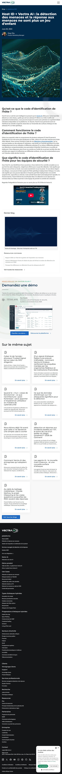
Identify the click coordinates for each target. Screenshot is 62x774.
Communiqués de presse (8, 739)
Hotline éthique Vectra (7, 771)
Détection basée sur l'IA (8, 584)
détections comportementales (43, 141)
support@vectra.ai (6, 750)
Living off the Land (6, 626)
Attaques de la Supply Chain (9, 608)
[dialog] (48, 759)
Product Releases (6, 674)
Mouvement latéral (6, 579)
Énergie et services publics (8, 636)
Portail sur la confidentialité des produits (12, 768)
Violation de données (7, 601)
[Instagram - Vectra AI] (18, 760)
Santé (3, 643)
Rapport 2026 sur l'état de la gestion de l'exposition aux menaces (24, 257)
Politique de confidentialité (30, 768)
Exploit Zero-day (6, 614)
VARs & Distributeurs (7, 721)
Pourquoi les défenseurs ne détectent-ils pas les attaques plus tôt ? (25, 265)
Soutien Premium (6, 683)
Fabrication (5, 647)
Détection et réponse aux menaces (10, 541)
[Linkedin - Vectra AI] (3, 760)
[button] (48, 770)
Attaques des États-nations (8, 603)
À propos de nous (6, 730)
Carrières (4, 742)
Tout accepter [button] (43, 766)
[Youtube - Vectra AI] (15, 760)
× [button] (58, 748)
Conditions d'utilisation (7, 764)
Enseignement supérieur (8, 645)
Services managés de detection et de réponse (15, 547)
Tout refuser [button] (54, 766)
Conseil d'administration (8, 735)
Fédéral (4, 641)
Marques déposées (33, 764)
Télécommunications (7, 657)
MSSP (3, 717)
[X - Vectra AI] (7, 760)
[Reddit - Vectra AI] (22, 760)
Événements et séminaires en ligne (10, 708)
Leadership (5, 732)
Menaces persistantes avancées (10, 598)
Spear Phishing (5, 616)
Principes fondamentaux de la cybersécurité (13, 705)
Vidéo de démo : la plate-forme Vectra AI (12, 565)
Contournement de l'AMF (8, 619)
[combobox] (56, 748)
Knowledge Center (6, 672)
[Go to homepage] (8, 2)
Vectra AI (39, 116)
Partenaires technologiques (9, 719)
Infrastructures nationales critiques (10, 634)
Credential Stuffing (6, 621)
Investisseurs (5, 737)
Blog (3, 701)
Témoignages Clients (9, 667)
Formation (4, 686)
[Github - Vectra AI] (26, 760)
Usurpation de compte (7, 596)
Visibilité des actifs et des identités (10, 581)
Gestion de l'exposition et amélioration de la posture (15, 543)
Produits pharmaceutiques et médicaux (11, 650)
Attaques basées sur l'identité (9, 577)
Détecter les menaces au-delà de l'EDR (11, 586)
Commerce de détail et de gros (9, 655)
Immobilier (4, 652)
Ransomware (5, 605)
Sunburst (4, 623)
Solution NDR (5, 550)
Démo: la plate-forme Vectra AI (9, 568)
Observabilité (5, 539)
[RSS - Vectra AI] (30, 760)
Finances (4, 638)
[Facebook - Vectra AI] (11, 760)
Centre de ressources (7, 703)
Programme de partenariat (8, 714)
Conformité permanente (8, 588)
